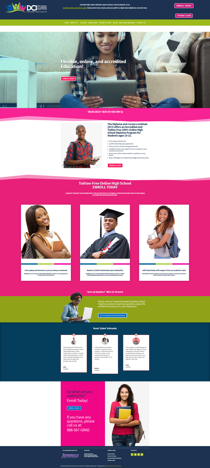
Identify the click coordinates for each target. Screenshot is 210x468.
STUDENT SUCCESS (105, 23)
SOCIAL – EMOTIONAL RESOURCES (124, 23)
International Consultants (113, 466)
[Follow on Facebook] (132, 454)
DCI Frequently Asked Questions (112, 315)
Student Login (184, 16)
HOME (67, 23)
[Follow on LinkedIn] (142, 454)
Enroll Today (183, 5)
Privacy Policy (111, 454)
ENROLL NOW (93, 23)
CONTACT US (141, 23)
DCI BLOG (84, 23)
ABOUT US (73, 23)
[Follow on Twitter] (135, 454)
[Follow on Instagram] (138, 454)
